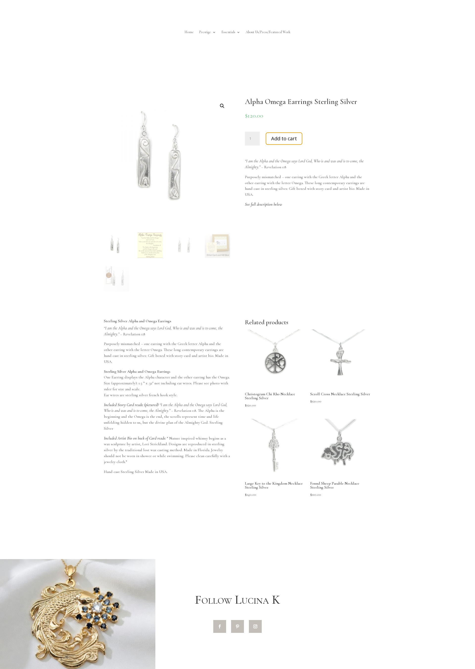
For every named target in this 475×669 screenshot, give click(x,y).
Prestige (205, 32)
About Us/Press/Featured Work (268, 32)
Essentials (228, 32)
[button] (222, 105)
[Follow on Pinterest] (237, 626)
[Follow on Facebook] (219, 626)
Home (189, 32)
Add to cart (284, 138)
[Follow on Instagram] (255, 626)
